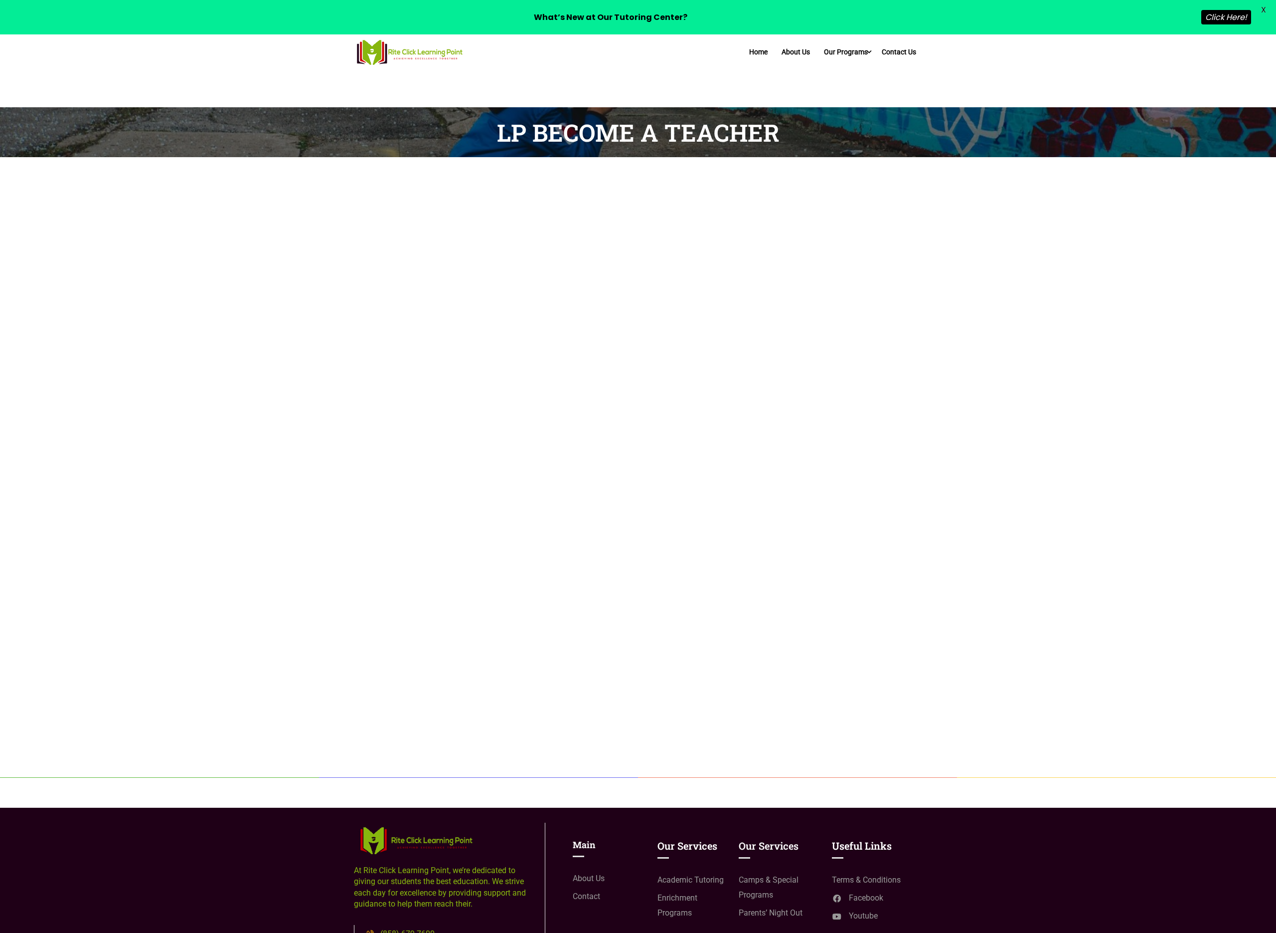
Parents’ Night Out (770, 913)
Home (758, 52)
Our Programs (846, 52)
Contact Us (899, 52)
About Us (796, 52)
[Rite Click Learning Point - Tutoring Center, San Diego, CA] (409, 52)
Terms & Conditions (866, 880)
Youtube (863, 916)
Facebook (866, 898)
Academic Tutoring (690, 880)
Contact (586, 896)
